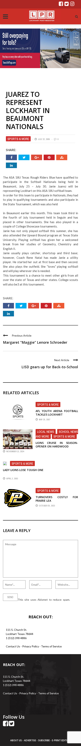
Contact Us (13, 646)
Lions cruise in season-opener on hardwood (57, 444)
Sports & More (18, 139)
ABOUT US (16, 740)
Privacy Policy (31, 646)
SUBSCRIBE (44, 740)
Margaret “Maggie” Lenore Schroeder (35, 342)
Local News (45, 431)
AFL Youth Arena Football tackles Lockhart (57, 412)
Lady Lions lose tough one (23, 470)
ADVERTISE (30, 740)
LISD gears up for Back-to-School (49, 366)
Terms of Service (51, 646)
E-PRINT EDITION (61, 740)
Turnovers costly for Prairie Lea (57, 498)
